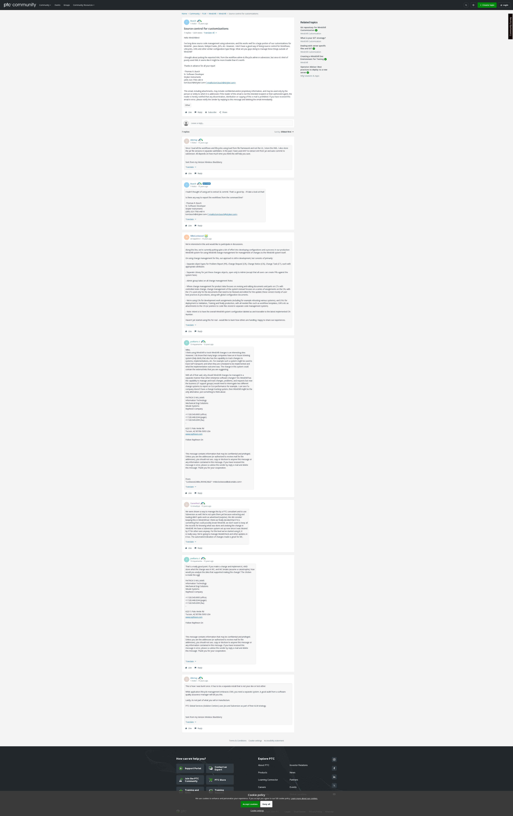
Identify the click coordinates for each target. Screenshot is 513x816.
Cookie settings (255, 740)
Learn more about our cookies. (304, 798)
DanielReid (195, 503)
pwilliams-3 (195, 341)
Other (187, 105)
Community (195, 13)
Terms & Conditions (237, 740)
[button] (487, 5)
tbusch (193, 21)
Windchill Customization (310, 33)
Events (57, 5)
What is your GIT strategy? (313, 38)
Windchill (212, 13)
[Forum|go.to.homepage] (20, 5)
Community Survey (510, 26)
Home (184, 13)
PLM (204, 13)
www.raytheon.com (194, 434)
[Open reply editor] (238, 123)
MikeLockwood (197, 236)
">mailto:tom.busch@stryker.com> (221, 82)
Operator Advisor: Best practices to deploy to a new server (313, 70)
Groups (67, 5)
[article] (238, 157)
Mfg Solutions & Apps (309, 76)
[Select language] (473, 5)
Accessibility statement (274, 740)
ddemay (193, 140)
